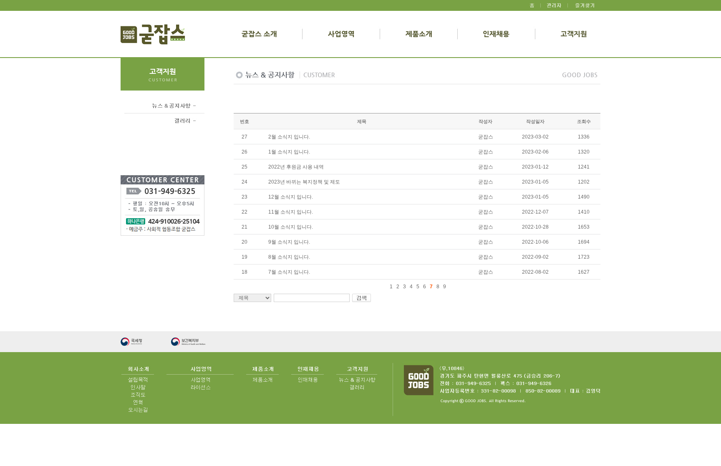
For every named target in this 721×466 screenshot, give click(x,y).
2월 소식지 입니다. (289, 137)
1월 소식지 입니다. (289, 152)
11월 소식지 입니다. (290, 212)
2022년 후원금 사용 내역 (296, 167)
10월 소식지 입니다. (290, 227)
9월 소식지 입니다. (289, 242)
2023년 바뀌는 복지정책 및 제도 (304, 182)
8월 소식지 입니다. (289, 257)
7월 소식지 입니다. (289, 272)
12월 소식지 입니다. (290, 197)
